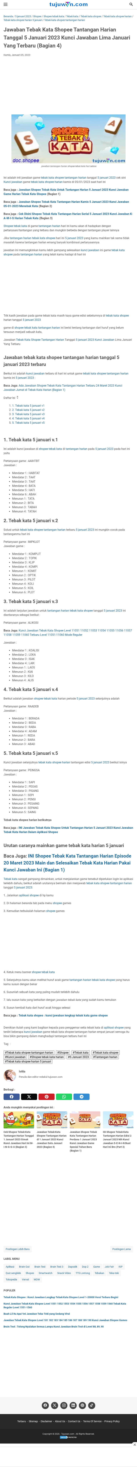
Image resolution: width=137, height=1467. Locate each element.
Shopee (8, 226)
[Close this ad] (134, 1444)
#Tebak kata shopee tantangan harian (29, 1052)
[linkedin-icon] (73, 1405)
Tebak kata (10, 879)
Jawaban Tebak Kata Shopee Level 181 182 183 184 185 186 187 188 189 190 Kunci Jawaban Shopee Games (65, 1320)
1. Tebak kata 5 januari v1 (28, 405)
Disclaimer (46, 1421)
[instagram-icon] (63, 1405)
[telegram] (81, 1097)
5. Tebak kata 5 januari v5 (28, 422)
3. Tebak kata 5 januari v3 (28, 414)
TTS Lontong (83, 1273)
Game (96, 1266)
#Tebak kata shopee (105, 1052)
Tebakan (99, 1273)
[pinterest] (47, 1097)
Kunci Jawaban (104, 339)
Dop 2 (85, 1266)
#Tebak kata (80, 1052)
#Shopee (62, 1052)
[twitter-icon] (54, 1405)
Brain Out (24, 1266)
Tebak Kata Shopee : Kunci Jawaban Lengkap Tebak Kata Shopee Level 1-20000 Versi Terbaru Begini (61, 1297)
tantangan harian (75, 177)
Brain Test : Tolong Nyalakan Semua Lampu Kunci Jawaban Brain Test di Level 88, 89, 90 (54, 1326)
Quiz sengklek (13, 1273)
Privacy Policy (112, 1421)
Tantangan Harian (52, 339)
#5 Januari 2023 (78, 1057)
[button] (131, 4)
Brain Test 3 (56, 1266)
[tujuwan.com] (68, 4)
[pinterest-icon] (82, 1405)
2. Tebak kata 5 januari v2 (28, 410)
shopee (59, 177)
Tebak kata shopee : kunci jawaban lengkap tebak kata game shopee (63, 1015)
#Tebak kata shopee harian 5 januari (28, 1061)
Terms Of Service (92, 1421)
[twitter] (29, 1097)
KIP (121, 1266)
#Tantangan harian (105, 1057)
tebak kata (47, 177)
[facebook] (12, 1097)
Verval (25, 1279)
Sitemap (33, 1421)
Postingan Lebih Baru (18, 1249)
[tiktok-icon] (91, 1405)
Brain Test (39, 1266)
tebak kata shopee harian (47, 182)
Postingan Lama (121, 1249)
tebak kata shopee (43, 238)
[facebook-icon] (45, 1405)
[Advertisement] (68, 86)
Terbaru (21, 1421)
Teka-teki (114, 1273)
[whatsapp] (64, 1097)
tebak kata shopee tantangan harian (42, 529)
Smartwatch (45, 1273)
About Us (60, 1421)
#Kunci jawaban (15, 1057)
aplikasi (24, 895)
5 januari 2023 (106, 177)
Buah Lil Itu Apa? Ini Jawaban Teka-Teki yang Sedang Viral (37, 1313)
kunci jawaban (90, 250)
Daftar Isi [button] (10, 398)
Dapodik (72, 1266)
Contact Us (74, 1421)
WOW (37, 1279)
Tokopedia (11, 1279)
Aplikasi (10, 1266)
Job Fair (109, 1266)
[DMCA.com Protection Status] (68, 1438)
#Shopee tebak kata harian (47, 1057)
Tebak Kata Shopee (28, 339)
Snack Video (64, 1273)
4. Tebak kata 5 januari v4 (28, 418)
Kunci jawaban (13, 182)
